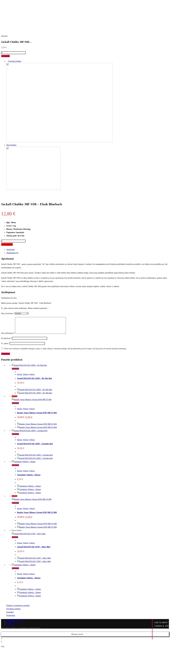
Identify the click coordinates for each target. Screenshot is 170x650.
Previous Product (14, 61)
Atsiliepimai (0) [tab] (12, 253)
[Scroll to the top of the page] (2, 630)
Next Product (11, 145)
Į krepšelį (5, 56)
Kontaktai (10, 612)
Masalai (19, 374)
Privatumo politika (13, 609)
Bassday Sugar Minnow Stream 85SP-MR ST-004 (37, 413)
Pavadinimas (6, 338)
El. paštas (5, 343)
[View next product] (17, 145)
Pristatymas (10, 615)
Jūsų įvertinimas (8, 313)
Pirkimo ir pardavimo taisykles (18, 605)
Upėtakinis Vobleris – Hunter (29, 475)
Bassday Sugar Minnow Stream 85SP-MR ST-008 (37, 512)
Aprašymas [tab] (10, 249)
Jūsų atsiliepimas (8, 333)
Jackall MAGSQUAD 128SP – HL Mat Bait (34, 378)
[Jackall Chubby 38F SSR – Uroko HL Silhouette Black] (59, 142)
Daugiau (15, 537)
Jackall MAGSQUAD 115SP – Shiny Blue (33, 547)
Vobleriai (25, 374)
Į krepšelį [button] (15, 369)
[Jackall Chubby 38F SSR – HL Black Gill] (33, 189)
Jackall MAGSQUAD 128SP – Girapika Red (35, 444)
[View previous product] (7, 61)
